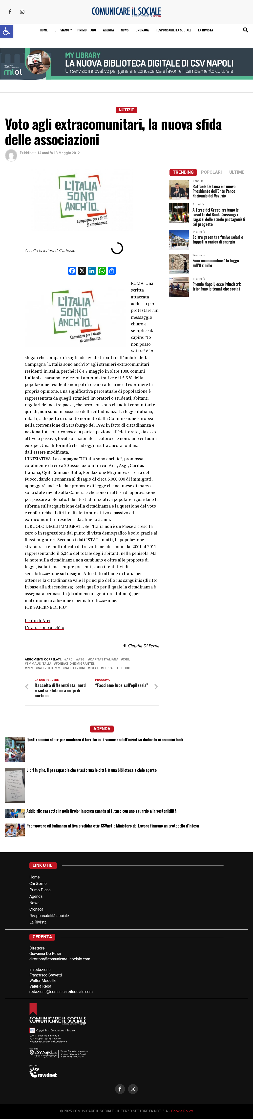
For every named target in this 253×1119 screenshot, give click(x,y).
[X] (82, 271)
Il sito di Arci (37, 620)
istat (94, 668)
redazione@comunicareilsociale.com (61, 991)
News (124, 29)
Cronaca (142, 29)
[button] (6, 31)
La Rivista (205, 29)
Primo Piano (86, 29)
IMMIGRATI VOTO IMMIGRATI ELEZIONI (56, 668)
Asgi (81, 659)
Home (44, 29)
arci (70, 659)
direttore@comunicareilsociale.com (59, 959)
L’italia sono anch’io (44, 627)
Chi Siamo (38, 883)
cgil (126, 659)
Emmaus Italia (39, 663)
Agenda (108, 29)
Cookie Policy (182, 1111)
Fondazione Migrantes (75, 663)
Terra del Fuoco (116, 668)
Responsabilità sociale (173, 29)
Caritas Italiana (104, 659)
